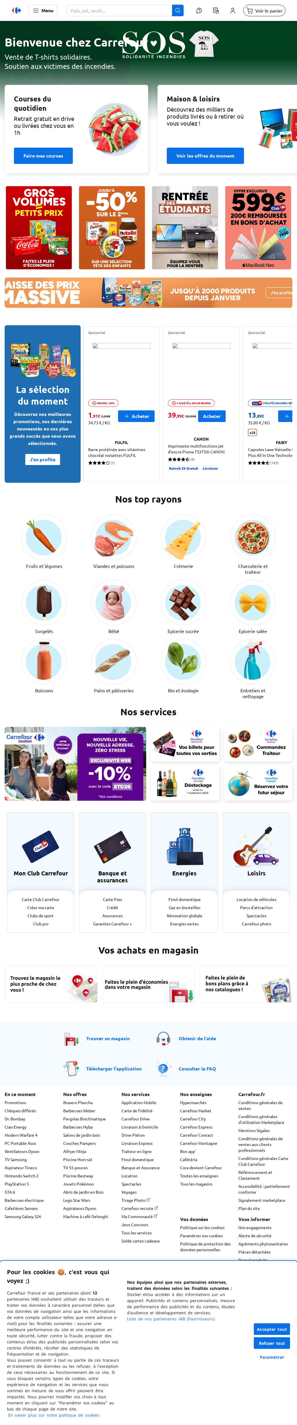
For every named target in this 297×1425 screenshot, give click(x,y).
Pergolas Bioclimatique (84, 1118)
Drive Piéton (133, 1135)
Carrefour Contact (196, 1135)
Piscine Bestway (78, 1175)
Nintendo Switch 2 (22, 1175)
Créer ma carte (40, 907)
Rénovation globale (184, 915)
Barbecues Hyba (78, 1126)
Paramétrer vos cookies (201, 1235)
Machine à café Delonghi (85, 1216)
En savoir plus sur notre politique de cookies (53, 1415)
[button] (42, 10)
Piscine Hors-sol (77, 1159)
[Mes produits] (216, 10)
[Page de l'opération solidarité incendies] (148, 74)
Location (129, 1175)
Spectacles (256, 915)
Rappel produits (252, 1260)
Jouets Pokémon (78, 1183)
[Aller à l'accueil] (16, 10)
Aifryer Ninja (74, 1151)
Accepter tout (272, 1329)
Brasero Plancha (78, 1102)
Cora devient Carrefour (201, 1167)
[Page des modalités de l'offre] (258, 228)
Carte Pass (112, 899)
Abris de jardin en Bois (83, 1192)
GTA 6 (10, 1192)
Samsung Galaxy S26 (23, 1216)
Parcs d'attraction (256, 907)
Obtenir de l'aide (197, 1038)
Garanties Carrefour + (112, 923)
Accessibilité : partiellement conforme (264, 1189)
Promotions (15, 1102)
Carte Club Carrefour (40, 899)
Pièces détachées (254, 1251)
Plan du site (249, 1208)
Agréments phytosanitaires (263, 1243)
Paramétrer (272, 1357)
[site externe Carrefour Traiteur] (258, 744)
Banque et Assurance (141, 1167)
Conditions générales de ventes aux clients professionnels (260, 1144)
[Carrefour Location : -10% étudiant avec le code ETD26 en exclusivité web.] (75, 764)
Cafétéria (188, 1159)
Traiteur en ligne (137, 1151)
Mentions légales (254, 1130)
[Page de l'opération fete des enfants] (112, 228)
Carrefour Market (195, 1110)
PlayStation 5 (17, 1183)
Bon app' (188, 1151)
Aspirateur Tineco (21, 1167)
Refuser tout (272, 1343)
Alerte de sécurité (254, 1235)
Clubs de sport (41, 915)
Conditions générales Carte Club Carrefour (263, 1161)
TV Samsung (16, 1159)
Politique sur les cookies (202, 1227)
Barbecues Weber (79, 1110)
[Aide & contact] (199, 10)
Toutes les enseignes (199, 1175)
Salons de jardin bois (81, 1135)
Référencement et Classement (255, 1175)
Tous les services (137, 1232)
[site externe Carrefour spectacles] (185, 744)
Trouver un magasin (108, 1038)
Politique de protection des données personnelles (205, 1246)
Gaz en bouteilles (184, 907)
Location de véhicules (256, 899)
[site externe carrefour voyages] (258, 783)
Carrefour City (193, 1118)
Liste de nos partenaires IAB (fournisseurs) (171, 1319)
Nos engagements (254, 1227)
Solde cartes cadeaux (141, 1240)
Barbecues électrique (24, 1200)
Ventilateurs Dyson (22, 1151)
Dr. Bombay (15, 1118)
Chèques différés (20, 1110)
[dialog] (148, 1343)
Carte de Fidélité (137, 1110)
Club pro (40, 923)
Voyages (129, 1192)
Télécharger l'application (114, 1068)
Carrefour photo (256, 923)
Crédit (112, 907)
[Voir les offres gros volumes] (39, 228)
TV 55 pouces (75, 1167)
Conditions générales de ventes (260, 1105)
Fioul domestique (185, 899)
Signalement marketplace (261, 1200)
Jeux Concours (135, 1224)
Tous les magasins (196, 1183)
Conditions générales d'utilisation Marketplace (261, 1119)
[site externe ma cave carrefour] (185, 783)
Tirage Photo (134, 1200)
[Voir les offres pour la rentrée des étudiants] (185, 228)
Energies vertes (184, 923)
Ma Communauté (138, 1216)
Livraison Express (137, 1143)
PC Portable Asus (20, 1143)
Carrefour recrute (138, 1208)
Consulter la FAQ (197, 1068)
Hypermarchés (193, 1102)
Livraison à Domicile (140, 1126)
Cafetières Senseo (21, 1208)
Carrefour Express (196, 1126)
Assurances (112, 915)
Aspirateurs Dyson (79, 1208)
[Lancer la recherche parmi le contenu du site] (177, 10)
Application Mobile (139, 1102)
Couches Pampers (79, 1143)
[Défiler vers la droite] (278, 404)
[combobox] (125, 10)
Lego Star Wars (76, 1200)
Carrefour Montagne (198, 1143)
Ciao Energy (15, 1126)
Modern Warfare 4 (21, 1135)
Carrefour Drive (136, 1118)
